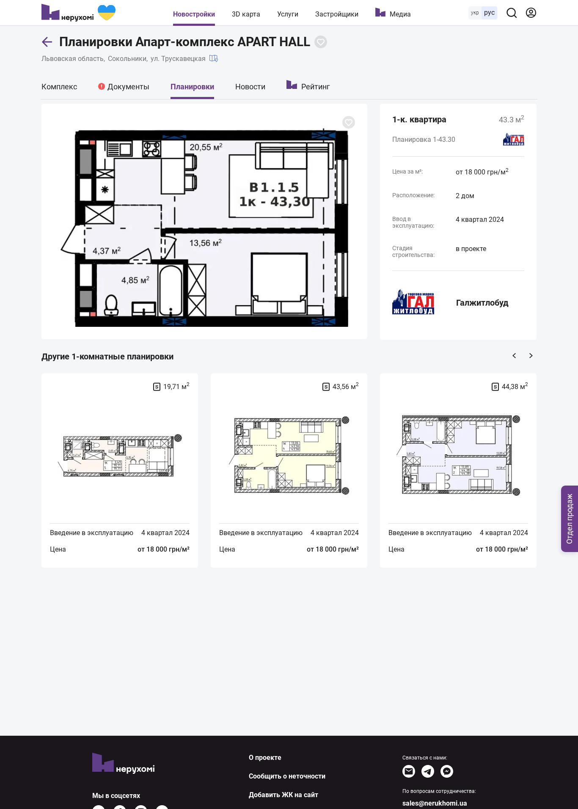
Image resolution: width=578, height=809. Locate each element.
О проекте (265, 758)
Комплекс (59, 86)
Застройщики (336, 14)
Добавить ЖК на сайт (283, 795)
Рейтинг (315, 86)
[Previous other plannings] (514, 355)
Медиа (400, 14)
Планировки (192, 86)
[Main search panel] (511, 12)
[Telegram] (427, 771)
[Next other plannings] (531, 355)
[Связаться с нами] (408, 771)
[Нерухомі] (78, 13)
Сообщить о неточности (287, 776)
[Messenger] (446, 771)
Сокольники (127, 59)
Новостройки (194, 14)
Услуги (287, 14)
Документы (128, 86)
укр (475, 13)
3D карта (246, 14)
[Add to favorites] (320, 42)
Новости (250, 86)
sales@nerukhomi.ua (434, 803)
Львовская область (72, 59)
